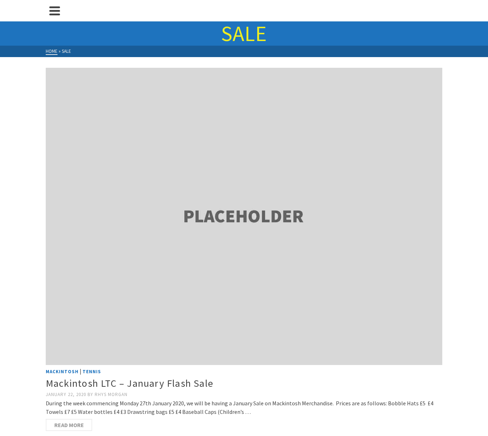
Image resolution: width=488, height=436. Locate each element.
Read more (69, 425)
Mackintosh (62, 372)
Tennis (92, 372)
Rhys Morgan (111, 394)
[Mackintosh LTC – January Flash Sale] (244, 216)
